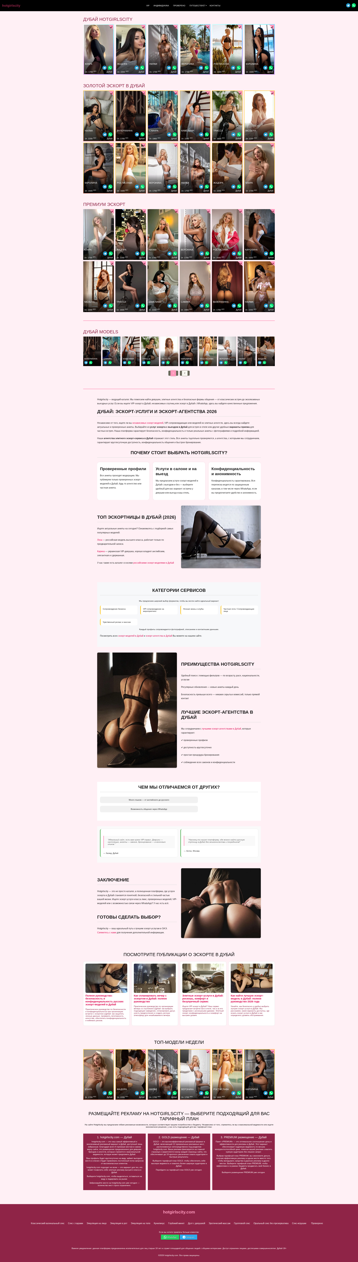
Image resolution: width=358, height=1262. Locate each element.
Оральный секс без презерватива (271, 1223)
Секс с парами (75, 1223)
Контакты (215, 5)
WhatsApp (171, 1237)
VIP (147, 5)
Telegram (190, 1237)
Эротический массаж (219, 1223)
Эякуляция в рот (118, 1223)
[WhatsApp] (110, 68)
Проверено (179, 5)
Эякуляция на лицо (97, 1223)
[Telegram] (348, 5)
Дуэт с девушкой (196, 1223)
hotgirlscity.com (179, 1212)
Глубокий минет (176, 1223)
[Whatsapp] (354, 5)
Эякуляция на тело (140, 1223)
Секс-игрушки (299, 1223)
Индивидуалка (161, 5)
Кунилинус (159, 1223)
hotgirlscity (11, 5)
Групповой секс (242, 1223)
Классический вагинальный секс (47, 1223)
